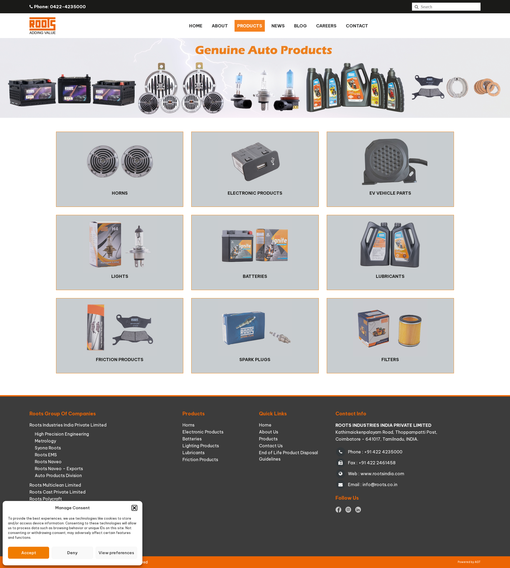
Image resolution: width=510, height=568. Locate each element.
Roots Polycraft (45, 499)
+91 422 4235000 (383, 451)
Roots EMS (46, 454)
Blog (300, 25)
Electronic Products (202, 432)
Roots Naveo (48, 461)
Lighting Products (200, 445)
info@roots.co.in (380, 484)
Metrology (45, 441)
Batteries (192, 438)
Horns (188, 425)
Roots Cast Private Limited (57, 492)
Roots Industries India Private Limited (68, 425)
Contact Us (271, 445)
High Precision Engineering (62, 434)
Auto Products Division (58, 475)
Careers (326, 25)
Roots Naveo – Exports (59, 468)
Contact (357, 25)
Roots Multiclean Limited (55, 485)
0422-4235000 (68, 6)
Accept (28, 552)
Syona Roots (48, 447)
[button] (134, 508)
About (220, 25)
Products (268, 438)
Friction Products (200, 459)
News (278, 25)
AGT (478, 562)
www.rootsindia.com (382, 473)
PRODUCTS (249, 25)
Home (195, 25)
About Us (268, 432)
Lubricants (193, 452)
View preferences (116, 552)
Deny (72, 552)
